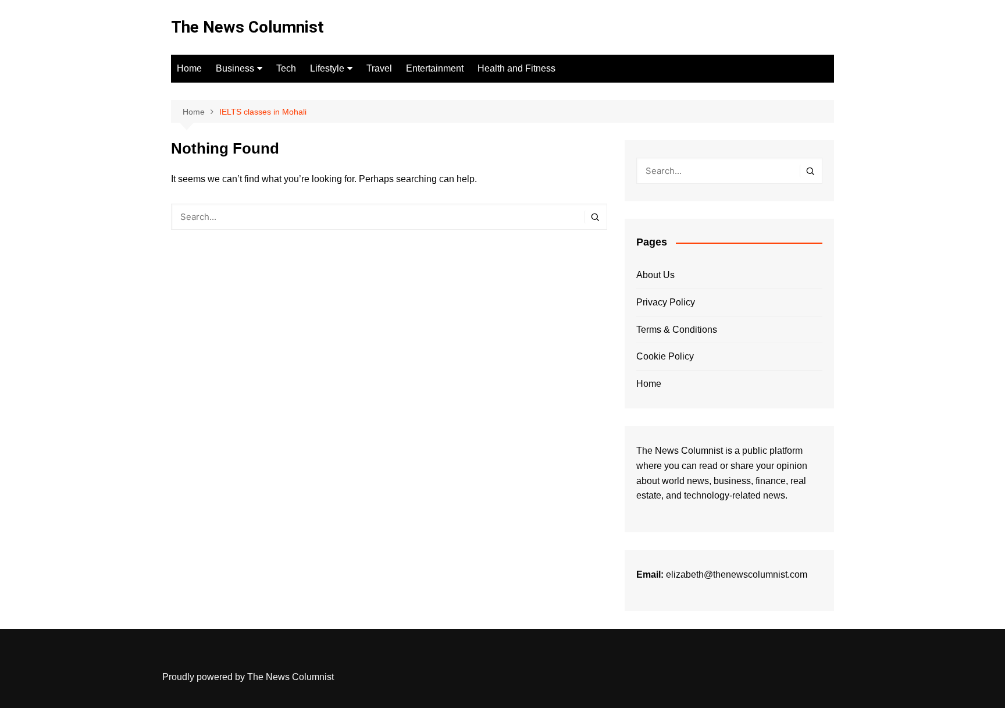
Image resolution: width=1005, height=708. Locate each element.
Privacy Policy (665, 302)
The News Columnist (247, 27)
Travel (379, 68)
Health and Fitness (516, 68)
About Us (655, 275)
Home (189, 68)
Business (235, 68)
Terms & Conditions (676, 330)
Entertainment (435, 68)
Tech (286, 68)
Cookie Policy (665, 356)
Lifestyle (327, 68)
